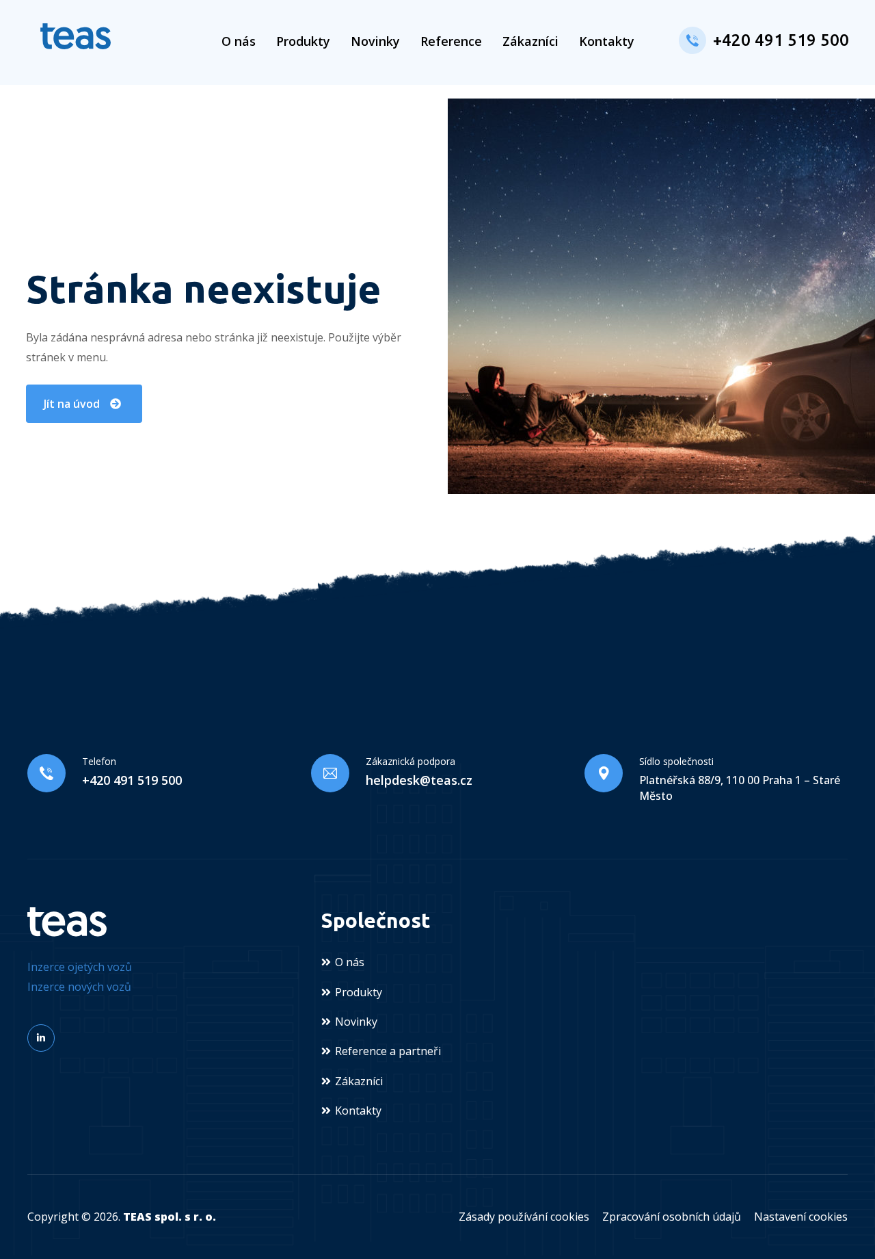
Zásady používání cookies (524, 1216)
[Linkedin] (41, 1038)
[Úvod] (75, 35)
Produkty (303, 41)
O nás (238, 41)
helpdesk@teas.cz (419, 780)
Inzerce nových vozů (79, 986)
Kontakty (606, 41)
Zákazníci (530, 41)
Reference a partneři (388, 1051)
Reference (451, 41)
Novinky (375, 41)
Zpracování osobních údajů (671, 1216)
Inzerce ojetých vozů (79, 966)
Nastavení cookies (801, 1216)
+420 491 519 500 (781, 40)
